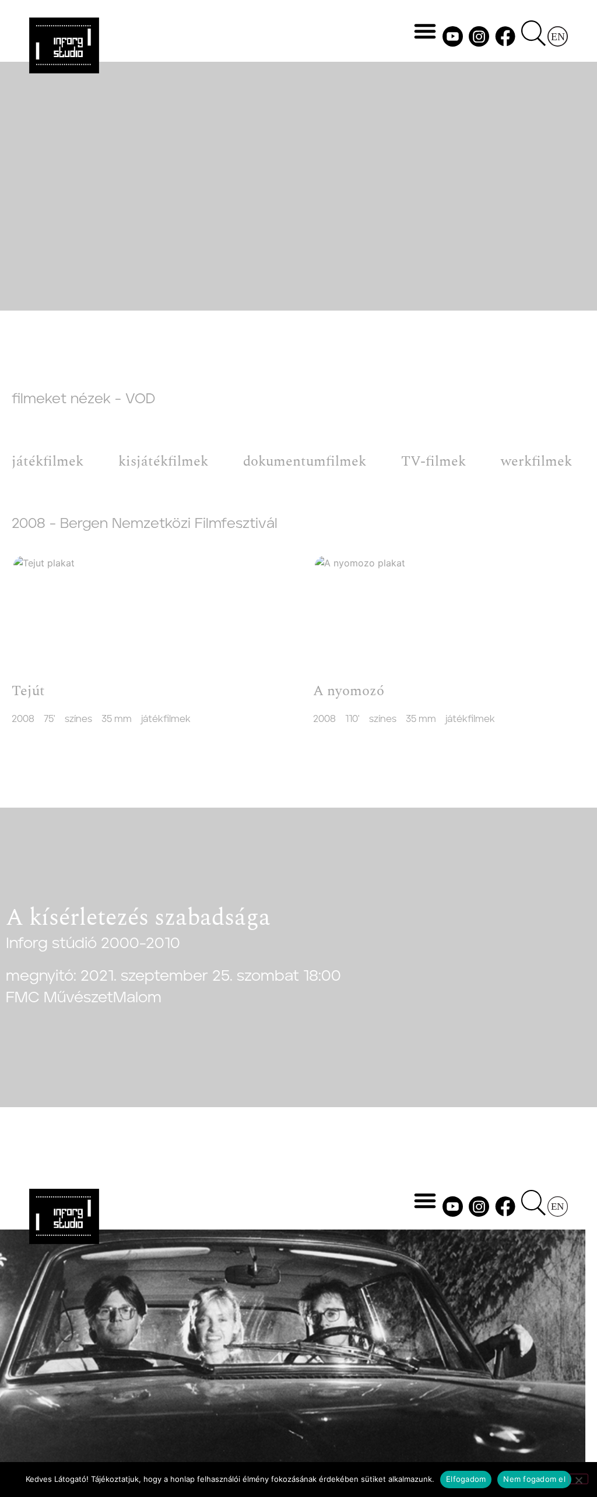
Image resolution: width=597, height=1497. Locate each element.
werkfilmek (536, 461)
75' (49, 719)
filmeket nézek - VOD (83, 399)
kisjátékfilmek (163, 461)
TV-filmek (433, 461)
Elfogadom (466, 1479)
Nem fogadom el (534, 1479)
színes (78, 719)
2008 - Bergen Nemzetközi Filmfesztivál (145, 524)
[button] (425, 30)
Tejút (28, 691)
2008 (23, 719)
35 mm (116, 719)
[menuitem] (557, 36)
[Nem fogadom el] (578, 1479)
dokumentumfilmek (304, 461)
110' (352, 719)
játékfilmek (47, 461)
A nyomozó (348, 691)
